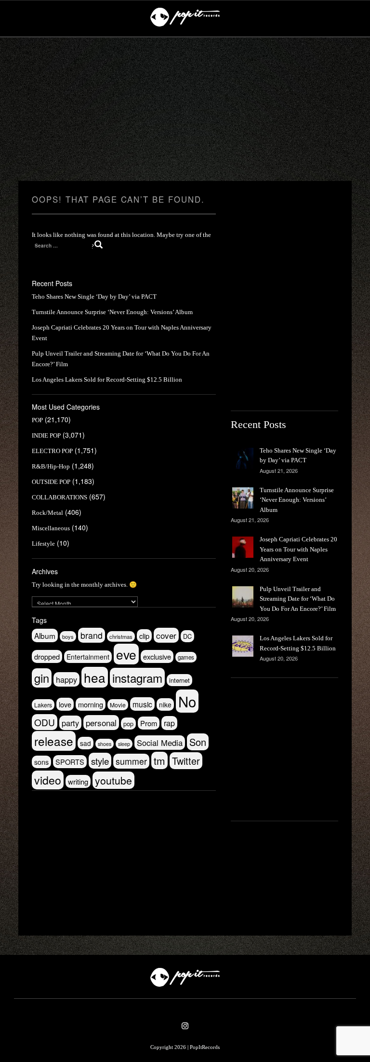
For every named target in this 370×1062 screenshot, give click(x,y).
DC (187, 636)
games (186, 657)
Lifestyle (43, 543)
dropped (47, 656)
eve (126, 654)
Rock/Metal (47, 512)
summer (131, 761)
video (47, 780)
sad (85, 743)
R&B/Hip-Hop (51, 466)
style (100, 760)
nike (165, 704)
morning (90, 704)
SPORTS (69, 762)
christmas (120, 636)
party (70, 723)
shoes (104, 743)
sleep (124, 743)
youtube (113, 780)
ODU (44, 722)
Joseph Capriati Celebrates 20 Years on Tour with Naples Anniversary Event (298, 549)
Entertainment (87, 657)
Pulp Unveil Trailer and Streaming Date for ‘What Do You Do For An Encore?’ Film (298, 598)
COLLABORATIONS (59, 497)
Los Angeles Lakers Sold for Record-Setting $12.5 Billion (107, 379)
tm (159, 760)
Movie (118, 705)
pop (128, 723)
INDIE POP (46, 435)
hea (95, 677)
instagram (137, 677)
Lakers (43, 705)
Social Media (160, 742)
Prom (148, 723)
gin (41, 678)
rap (169, 723)
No (187, 701)
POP (37, 420)
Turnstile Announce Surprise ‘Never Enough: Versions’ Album (112, 312)
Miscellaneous (51, 528)
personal (101, 723)
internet (179, 680)
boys (68, 636)
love (65, 704)
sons (41, 762)
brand (91, 635)
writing (78, 781)
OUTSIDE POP (51, 481)
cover (166, 635)
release (53, 740)
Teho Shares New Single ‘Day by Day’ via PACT (94, 296)
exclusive (157, 656)
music (142, 704)
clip (144, 636)
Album (44, 635)
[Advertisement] (185, 109)
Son (197, 742)
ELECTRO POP (52, 451)
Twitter (186, 761)
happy (66, 679)
